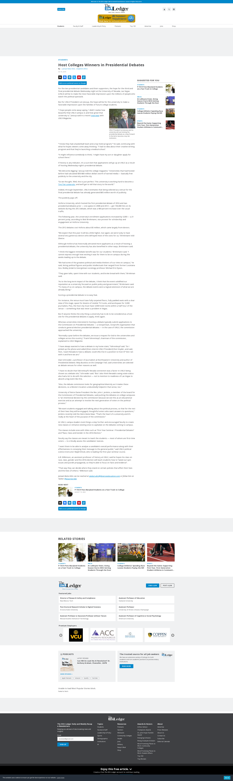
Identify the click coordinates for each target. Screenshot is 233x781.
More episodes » (66, 674)
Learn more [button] (60, 777)
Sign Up (63, 744)
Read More (126, 666)
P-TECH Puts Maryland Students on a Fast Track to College (99, 490)
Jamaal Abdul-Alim (68, 69)
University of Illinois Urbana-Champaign (134, 610)
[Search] (169, 9)
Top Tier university (66, 184)
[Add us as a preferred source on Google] (84, 77)
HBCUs (139, 97)
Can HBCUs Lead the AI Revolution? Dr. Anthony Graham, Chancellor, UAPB (93, 662)
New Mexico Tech (66, 601)
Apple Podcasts (66, 678)
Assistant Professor (126, 607)
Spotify (86, 678)
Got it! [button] (227, 777)
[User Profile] (164, 9)
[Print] (60, 77)
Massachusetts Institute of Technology (74, 619)
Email (59, 735)
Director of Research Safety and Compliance (77, 598)
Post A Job (167, 585)
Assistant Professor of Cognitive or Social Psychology (140, 616)
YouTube (95, 678)
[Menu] (174, 9)
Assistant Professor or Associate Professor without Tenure (83, 616)
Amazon (77, 678)
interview (95, 115)
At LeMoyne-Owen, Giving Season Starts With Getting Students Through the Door (148, 101)
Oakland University (126, 601)
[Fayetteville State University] (130, 635)
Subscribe (61, 9)
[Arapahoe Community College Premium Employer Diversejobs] (103, 635)
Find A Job (152, 585)
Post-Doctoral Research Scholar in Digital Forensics (80, 607)
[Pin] (79, 77)
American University (126, 619)
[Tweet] (74, 77)
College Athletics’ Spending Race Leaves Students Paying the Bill (150, 112)
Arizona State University (69, 610)
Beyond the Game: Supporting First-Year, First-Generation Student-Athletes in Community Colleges (150, 125)
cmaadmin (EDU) (82, 69)
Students (63, 60)
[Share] (65, 77)
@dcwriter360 (70, 479)
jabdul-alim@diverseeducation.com (104, 476)
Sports (139, 121)
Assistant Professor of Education (132, 598)
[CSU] (157, 635)
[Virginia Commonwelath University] (76, 635)
